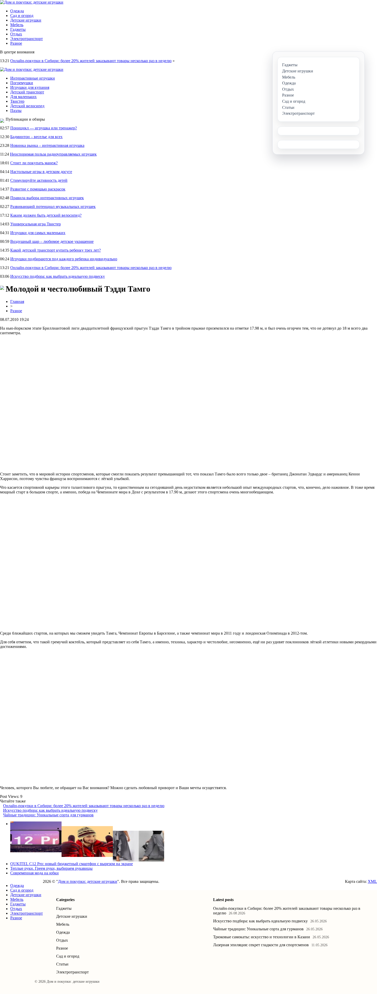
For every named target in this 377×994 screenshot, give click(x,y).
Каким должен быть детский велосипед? (46, 215)
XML (372, 881)
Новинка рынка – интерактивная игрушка (47, 145)
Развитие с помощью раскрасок (37, 189)
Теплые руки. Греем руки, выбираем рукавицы (51, 868)
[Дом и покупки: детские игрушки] (31, 2)
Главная (17, 301)
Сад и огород (21, 15)
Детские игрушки (25, 20)
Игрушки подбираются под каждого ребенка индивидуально (63, 259)
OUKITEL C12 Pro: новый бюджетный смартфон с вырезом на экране (71, 864)
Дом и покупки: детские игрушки (87, 881)
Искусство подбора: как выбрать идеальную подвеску (57, 276)
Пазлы (16, 110)
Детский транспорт (27, 92)
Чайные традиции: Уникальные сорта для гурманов (48, 815)
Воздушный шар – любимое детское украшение (52, 241)
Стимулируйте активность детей (38, 180)
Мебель (16, 25)
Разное (16, 43)
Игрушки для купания (29, 87)
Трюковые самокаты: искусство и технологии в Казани (261, 937)
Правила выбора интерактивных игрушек (47, 198)
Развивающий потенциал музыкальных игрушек (53, 206)
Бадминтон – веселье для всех (36, 137)
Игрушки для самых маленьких (37, 233)
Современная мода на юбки (34, 873)
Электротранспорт (26, 38)
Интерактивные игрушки (32, 78)
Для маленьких (23, 96)
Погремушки (21, 83)
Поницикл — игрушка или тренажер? (43, 128)
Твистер (17, 101)
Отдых (16, 34)
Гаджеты (18, 29)
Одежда (17, 11)
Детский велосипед (27, 106)
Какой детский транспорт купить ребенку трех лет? (55, 250)
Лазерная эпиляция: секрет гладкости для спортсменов (261, 945)
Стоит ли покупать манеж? (34, 163)
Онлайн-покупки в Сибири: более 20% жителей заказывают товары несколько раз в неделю (91, 61)
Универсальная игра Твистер (35, 224)
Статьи (62, 964)
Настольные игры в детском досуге (41, 171)
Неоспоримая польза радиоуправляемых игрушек (53, 154)
